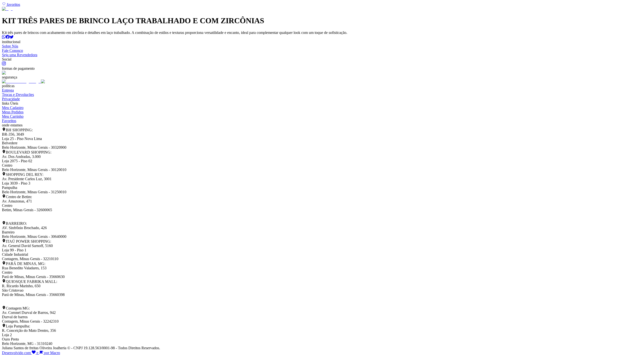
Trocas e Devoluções (18, 95)
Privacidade (11, 99)
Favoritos (9, 121)
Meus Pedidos (12, 112)
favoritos (13, 4)
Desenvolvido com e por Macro (31, 353)
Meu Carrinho (12, 116)
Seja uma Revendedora (19, 55)
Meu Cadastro (12, 108)
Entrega (8, 90)
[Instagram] (4, 64)
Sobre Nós (10, 46)
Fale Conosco (12, 50)
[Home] (7, 9)
